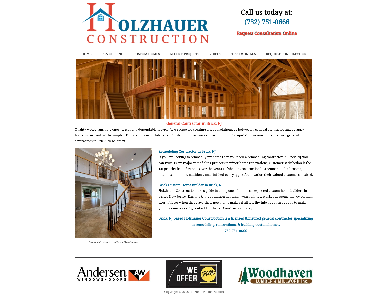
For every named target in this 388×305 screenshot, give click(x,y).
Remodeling (112, 54)
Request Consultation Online (267, 33)
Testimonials (243, 54)
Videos (215, 54)
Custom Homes (147, 54)
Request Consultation (286, 54)
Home (86, 54)
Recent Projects (184, 54)
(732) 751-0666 (266, 22)
